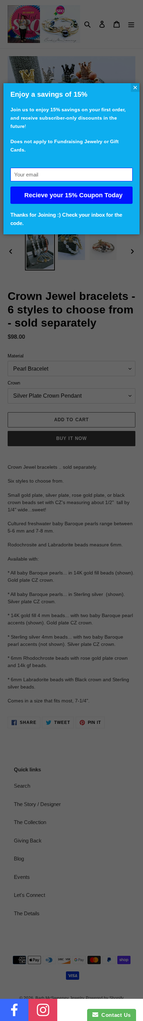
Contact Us (114, 1015)
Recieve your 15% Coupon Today (73, 195)
